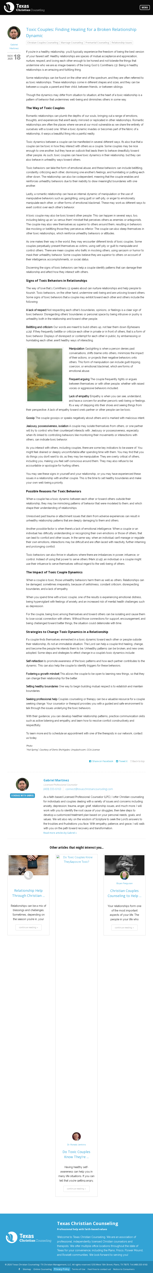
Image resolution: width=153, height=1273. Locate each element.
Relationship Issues (122, 42)
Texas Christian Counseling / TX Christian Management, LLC (41, 1264)
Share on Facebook (102, 761)
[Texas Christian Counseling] (24, 7)
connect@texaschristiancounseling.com (89, 789)
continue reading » (28, 927)
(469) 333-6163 (52, 789)
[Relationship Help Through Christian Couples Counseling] (28, 865)
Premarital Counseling (97, 42)
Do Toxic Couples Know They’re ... (76, 1154)
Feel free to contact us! (99, 1269)
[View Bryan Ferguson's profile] (124, 879)
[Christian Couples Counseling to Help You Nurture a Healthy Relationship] (124, 865)
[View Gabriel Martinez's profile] (14, 40)
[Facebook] (19, 1269)
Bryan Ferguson (124, 883)
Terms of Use (78, 1269)
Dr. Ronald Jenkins (76, 1144)
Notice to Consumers (123, 1269)
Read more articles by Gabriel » (60, 832)
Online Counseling (42, 1269)
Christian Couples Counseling (42, 42)
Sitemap (27, 1269)
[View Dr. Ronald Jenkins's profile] (76, 1140)
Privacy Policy (61, 1269)
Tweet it (123, 761)
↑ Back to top (137, 761)
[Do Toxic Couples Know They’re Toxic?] (76, 996)
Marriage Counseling (72, 42)
